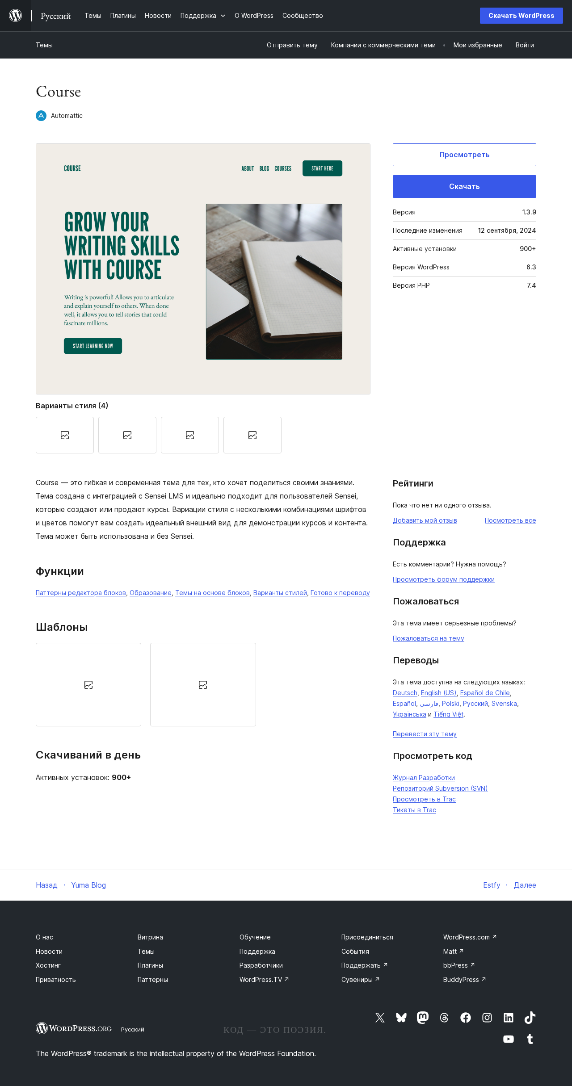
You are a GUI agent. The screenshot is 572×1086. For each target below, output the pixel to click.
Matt (453, 951)
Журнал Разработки (424, 777)
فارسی (429, 703)
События (355, 951)
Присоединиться (367, 937)
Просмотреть (465, 154)
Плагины (150, 965)
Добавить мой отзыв (425, 520)
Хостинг (48, 965)
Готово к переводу (340, 592)
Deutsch (405, 692)
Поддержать (364, 965)
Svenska (504, 703)
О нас (44, 937)
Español (404, 703)
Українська (409, 714)
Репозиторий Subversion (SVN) (440, 788)
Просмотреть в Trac (424, 799)
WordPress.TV (265, 979)
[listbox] (203, 684)
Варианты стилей (280, 592)
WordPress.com (470, 937)
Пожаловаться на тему (428, 638)
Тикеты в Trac (414, 809)
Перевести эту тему (425, 734)
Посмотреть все (510, 520)
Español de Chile (485, 692)
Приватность (56, 979)
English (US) (439, 692)
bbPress (459, 965)
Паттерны (153, 979)
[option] (88, 684)
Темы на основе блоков (212, 592)
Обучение (255, 937)
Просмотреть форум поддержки (444, 579)
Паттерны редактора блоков (81, 592)
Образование (151, 592)
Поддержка (257, 951)
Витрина (150, 937)
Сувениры (360, 979)
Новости (49, 951)
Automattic (67, 115)
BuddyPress (465, 979)
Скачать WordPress (521, 15)
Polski (450, 703)
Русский (475, 703)
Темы (44, 45)
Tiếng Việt (448, 714)
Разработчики (261, 965)
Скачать (464, 186)
